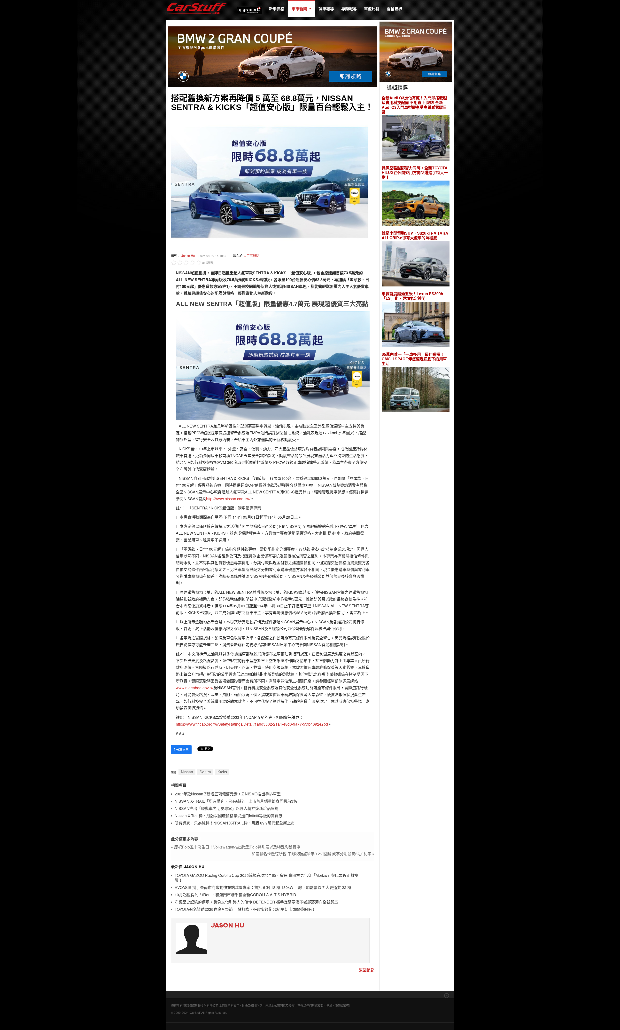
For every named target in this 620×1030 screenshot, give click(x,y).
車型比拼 (372, 8)
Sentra (205, 772)
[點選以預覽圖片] (269, 181)
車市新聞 (300, 8)
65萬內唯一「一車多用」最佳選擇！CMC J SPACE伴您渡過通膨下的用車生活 (414, 359)
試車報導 (326, 8)
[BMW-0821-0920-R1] (416, 51)
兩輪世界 (394, 8)
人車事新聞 (251, 255)
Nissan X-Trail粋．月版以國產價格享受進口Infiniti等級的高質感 (228, 815)
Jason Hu (188, 255)
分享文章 (181, 749)
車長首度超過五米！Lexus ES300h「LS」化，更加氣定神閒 (412, 296)
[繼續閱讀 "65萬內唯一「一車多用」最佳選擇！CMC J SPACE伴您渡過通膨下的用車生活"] (416, 390)
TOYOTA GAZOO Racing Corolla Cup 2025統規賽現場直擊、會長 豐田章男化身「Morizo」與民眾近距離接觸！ (266, 878)
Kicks (222, 772)
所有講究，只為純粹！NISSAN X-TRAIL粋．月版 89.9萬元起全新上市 (235, 823)
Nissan (187, 772)
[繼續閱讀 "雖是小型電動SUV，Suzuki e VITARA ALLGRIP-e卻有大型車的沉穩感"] (416, 264)
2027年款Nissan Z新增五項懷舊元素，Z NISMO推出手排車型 (228, 794)
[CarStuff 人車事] (196, 2)
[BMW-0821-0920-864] (272, 56)
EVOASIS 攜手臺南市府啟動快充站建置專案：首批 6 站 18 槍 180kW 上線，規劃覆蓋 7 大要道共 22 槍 (263, 887)
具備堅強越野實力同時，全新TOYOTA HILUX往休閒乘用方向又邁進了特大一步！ (415, 173)
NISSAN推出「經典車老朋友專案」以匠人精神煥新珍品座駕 (227, 808)
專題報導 (349, 8)
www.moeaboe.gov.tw (194, 687)
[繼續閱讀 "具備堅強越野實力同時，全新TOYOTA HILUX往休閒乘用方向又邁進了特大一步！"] (416, 204)
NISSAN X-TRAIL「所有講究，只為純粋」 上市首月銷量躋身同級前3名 (236, 801)
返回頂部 (366, 970)
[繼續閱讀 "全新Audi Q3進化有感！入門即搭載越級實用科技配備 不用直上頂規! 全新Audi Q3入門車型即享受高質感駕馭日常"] (416, 138)
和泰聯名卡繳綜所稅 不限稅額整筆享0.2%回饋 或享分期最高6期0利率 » (313, 853)
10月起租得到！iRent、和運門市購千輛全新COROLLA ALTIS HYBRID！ (237, 894)
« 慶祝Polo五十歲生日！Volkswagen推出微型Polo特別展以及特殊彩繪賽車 (235, 847)
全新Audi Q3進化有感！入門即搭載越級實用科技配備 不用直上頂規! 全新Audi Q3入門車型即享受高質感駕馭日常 (414, 104)
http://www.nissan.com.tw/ (228, 498)
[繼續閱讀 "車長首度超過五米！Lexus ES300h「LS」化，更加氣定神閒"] (416, 325)
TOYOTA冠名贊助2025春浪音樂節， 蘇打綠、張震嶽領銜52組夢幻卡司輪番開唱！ (245, 909)
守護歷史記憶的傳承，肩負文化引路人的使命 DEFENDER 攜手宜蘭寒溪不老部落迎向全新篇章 (256, 902)
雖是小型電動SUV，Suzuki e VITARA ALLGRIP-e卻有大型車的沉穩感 (415, 235)
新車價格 (276, 8)
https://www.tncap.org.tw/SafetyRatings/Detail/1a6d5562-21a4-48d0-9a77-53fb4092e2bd (252, 724)
